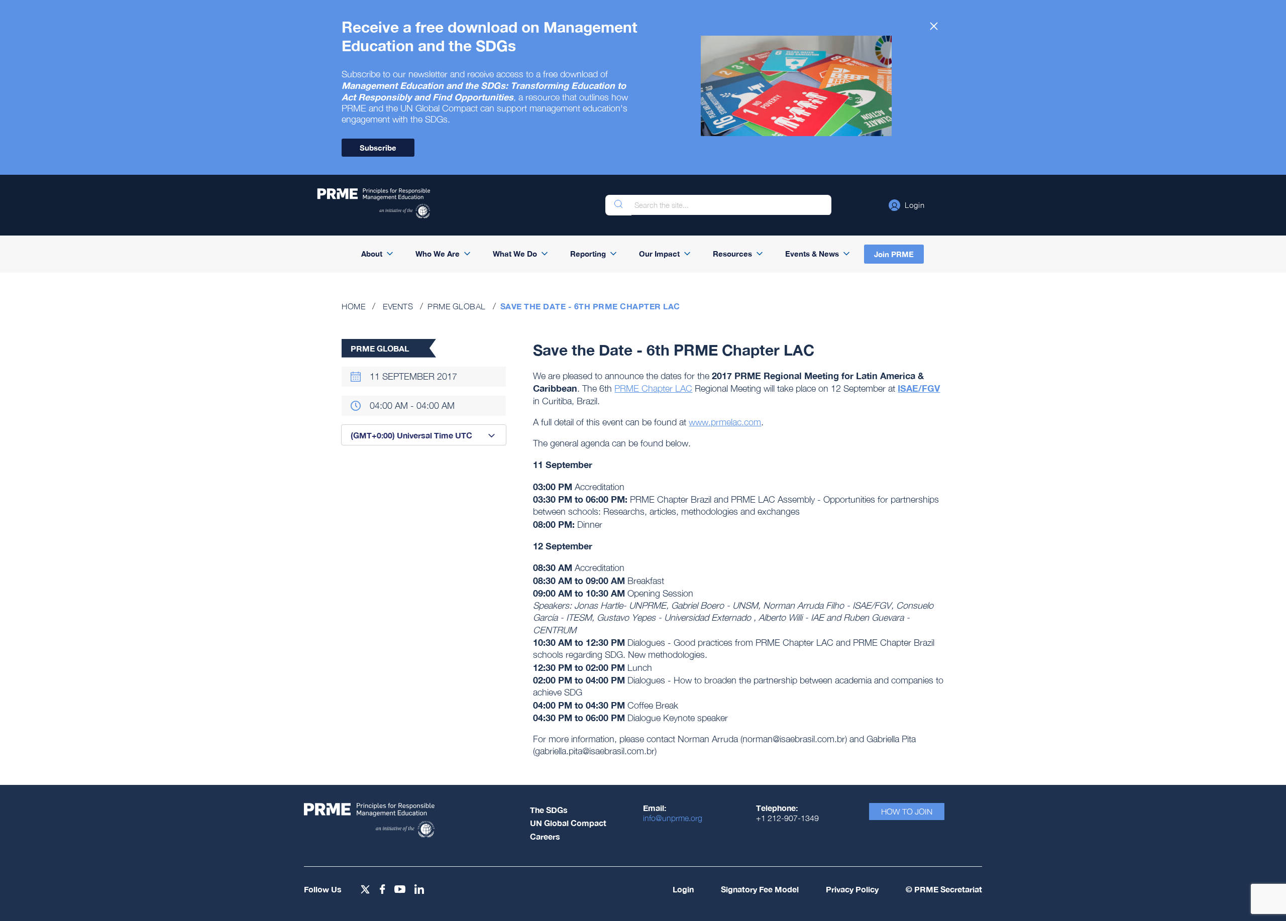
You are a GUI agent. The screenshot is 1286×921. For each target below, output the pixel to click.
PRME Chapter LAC (653, 388)
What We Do (515, 253)
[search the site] (618, 205)
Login (683, 889)
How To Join (906, 811)
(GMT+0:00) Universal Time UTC (411, 435)
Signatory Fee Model (760, 889)
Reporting (588, 253)
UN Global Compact (568, 823)
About (371, 253)
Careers (545, 836)
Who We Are (437, 253)
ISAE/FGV (919, 388)
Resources (732, 253)
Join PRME (894, 254)
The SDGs (549, 810)
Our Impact (659, 253)
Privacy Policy (852, 889)
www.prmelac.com (725, 422)
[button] (906, 205)
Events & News (812, 253)
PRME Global (456, 306)
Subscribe (378, 147)
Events (398, 306)
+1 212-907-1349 (787, 818)
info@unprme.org (672, 818)
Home (353, 306)
